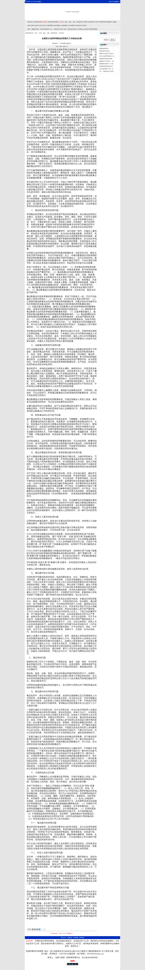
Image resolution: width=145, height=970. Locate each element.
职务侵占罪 (79, 25)
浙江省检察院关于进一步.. (106, 69)
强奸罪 (85, 25)
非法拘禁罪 (71, 25)
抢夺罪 (97, 22)
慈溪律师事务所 (103, 48)
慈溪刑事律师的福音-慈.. (106, 66)
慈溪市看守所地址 (104, 51)
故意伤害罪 (91, 22)
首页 (35, 33)
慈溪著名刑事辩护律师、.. (106, 58)
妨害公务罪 (42, 25)
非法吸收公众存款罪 (83, 29)
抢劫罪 (37, 25)
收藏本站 (116, 1)
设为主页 (111, 1)
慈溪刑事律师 (93, 29)
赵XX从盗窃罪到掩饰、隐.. (107, 56)
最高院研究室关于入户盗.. (106, 63)
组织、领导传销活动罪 (70, 29)
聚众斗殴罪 (31, 25)
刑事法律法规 (37, 22)
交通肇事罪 (50, 25)
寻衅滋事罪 (64, 25)
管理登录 (81, 937)
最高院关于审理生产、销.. (106, 61)
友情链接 (75, 937)
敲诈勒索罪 (57, 25)
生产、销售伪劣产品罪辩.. (106, 71)
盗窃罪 (85, 22)
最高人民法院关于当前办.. (106, 53)
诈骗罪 (114, 22)
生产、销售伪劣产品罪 (56, 29)
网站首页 (30, 22)
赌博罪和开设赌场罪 (106, 22)
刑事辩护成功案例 (53, 22)
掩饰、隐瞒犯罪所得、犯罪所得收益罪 (38, 29)
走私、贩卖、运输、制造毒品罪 (74, 22)
